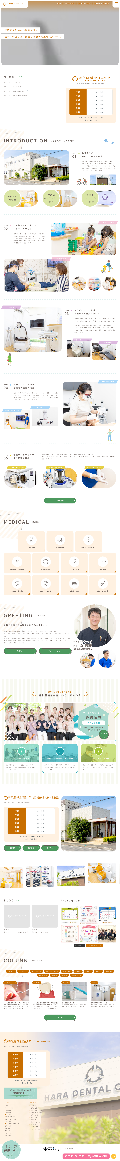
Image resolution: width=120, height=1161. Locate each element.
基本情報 (8, 1110)
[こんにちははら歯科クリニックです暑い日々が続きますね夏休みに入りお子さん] (89, 933)
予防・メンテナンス (52, 971)
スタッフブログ (9, 1133)
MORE (18, 76)
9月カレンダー (17, 82)
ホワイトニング (36, 971)
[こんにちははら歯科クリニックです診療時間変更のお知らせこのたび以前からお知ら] (70, 933)
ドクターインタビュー (12, 1123)
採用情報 (106, 3)
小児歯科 (78, 971)
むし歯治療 (11, 971)
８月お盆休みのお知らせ (20, 95)
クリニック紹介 (69, 3)
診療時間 (8, 1112)
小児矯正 (88, 971)
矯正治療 (54, 975)
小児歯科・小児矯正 (36, 1113)
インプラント (23, 971)
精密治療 (64, 975)
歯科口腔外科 (43, 975)
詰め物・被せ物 (76, 975)
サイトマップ (9, 1135)
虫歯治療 (33, 1105)
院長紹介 (8, 1121)
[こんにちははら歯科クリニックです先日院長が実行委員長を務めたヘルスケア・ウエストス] (107, 933)
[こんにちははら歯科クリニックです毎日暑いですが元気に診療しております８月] (107, 915)
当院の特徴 (8, 1126)
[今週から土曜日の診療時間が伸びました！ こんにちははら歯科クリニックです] (89, 915)
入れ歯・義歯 (67, 971)
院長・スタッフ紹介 (10, 1119)
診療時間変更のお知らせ (20, 91)
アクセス (8, 1114)
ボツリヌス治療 (35, 1129)
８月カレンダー (17, 87)
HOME (59, 3)
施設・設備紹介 (10, 1116)
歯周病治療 (109, 971)
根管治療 (98, 971)
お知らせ (7, 1131)
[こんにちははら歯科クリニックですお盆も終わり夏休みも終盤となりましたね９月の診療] (70, 915)
